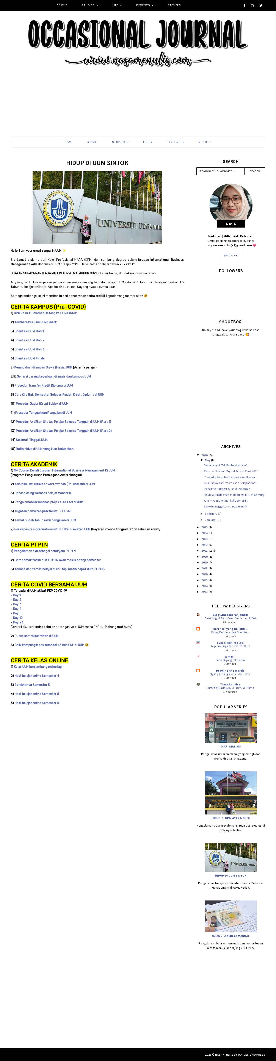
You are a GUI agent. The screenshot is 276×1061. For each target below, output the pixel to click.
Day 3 (17, 604)
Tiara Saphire (230, 684)
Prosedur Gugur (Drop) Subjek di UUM (42, 404)
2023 (205, 539)
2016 (205, 574)
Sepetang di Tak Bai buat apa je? (226, 465)
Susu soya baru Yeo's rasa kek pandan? (230, 483)
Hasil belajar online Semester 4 (37, 676)
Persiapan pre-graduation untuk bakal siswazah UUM (52, 529)
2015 (205, 580)
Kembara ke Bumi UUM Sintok (36, 322)
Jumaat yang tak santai (230, 660)
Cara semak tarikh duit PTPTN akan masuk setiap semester (58, 560)
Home (68, 142)
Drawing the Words (230, 670)
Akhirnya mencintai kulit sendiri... (226, 500)
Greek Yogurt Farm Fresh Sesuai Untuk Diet (230, 618)
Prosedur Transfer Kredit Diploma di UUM (44, 385)
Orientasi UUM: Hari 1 (29, 331)
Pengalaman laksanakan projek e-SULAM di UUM (49, 502)
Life (116, 5)
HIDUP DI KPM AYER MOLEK (231, 818)
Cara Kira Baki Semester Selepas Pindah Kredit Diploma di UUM (59, 394)
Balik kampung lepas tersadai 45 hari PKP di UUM (49, 645)
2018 (205, 568)
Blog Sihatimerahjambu (230, 615)
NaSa (218, 1054)
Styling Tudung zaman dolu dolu (230, 674)
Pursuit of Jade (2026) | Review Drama (230, 688)
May (208, 460)
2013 (205, 592)
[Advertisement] (129, 98)
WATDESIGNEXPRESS (251, 1054)
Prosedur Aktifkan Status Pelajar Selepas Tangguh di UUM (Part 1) (63, 422)
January (210, 520)
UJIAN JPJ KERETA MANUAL (230, 936)
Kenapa (20, 569)
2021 (205, 550)
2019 (205, 562)
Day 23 (18, 622)
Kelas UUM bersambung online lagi (38, 667)
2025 (205, 527)
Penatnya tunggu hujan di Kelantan (227, 489)
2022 (205, 545)
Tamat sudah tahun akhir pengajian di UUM (45, 520)
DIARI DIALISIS (231, 746)
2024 (205, 533)
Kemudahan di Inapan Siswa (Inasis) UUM (43, 367)
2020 (205, 557)
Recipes (174, 5)
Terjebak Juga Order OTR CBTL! (230, 646)
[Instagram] (252, 5)
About (62, 5)
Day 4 (17, 609)
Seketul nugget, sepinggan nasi (225, 506)
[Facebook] (245, 5)
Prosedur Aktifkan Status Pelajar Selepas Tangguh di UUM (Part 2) (64, 431)
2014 (205, 586)
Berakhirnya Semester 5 (32, 685)
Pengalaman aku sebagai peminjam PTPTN (45, 551)
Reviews (143, 5)
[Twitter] (261, 5)
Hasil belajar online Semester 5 (37, 694)
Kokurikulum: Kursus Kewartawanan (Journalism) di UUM (55, 484)
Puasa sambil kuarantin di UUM (37, 636)
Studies (88, 5)
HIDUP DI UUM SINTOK (231, 875)
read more (231, 255)
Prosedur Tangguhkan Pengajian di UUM (43, 413)
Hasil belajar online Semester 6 (37, 703)
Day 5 (17, 613)
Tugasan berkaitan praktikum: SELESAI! (43, 511)
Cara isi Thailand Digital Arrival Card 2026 (231, 471)
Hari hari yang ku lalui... (230, 629)
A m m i (230, 656)
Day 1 (17, 595)
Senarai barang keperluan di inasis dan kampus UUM (54, 376)
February (211, 514)
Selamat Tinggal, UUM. (32, 440)
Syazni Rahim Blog (230, 642)
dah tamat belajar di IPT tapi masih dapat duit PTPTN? (65, 569)
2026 (205, 455)
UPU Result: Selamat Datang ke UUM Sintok (45, 313)
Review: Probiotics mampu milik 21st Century (234, 495)
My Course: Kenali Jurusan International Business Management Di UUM (64, 470)
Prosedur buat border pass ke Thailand (230, 477)
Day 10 (18, 618)
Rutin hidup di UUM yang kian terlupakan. (45, 449)
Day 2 (17, 600)
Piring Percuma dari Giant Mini (230, 632)
